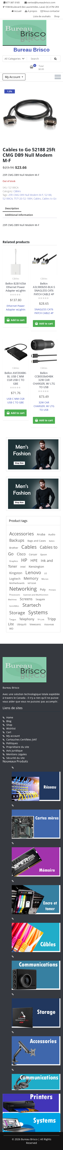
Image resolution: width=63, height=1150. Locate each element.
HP (24, 560)
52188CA (8, 198)
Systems (38, 612)
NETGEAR (32, 583)
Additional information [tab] (19, 215)
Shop (56, 16)
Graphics (13, 561)
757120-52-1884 (23, 198)
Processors (14, 594)
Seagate (40, 599)
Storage (17, 612)
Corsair (33, 554)
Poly (43, 589)
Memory (31, 578)
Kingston (15, 573)
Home (9, 717)
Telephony (26, 619)
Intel (23, 566)
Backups (16, 540)
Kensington (36, 566)
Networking (23, 588)
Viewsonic (35, 624)
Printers (52, 589)
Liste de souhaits (42, 16)
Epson (43, 554)
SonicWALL (14, 606)
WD (11, 628)
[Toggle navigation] (57, 77)
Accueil (17, 11)
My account (13, 736)
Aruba (41, 534)
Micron (44, 578)
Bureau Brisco (31, 50)
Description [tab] (12, 208)
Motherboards (16, 583)
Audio (51, 534)
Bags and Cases (36, 540)
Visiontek (49, 624)
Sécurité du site (15, 758)
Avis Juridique (14, 750)
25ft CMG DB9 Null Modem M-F (25, 195)
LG (45, 573)
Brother (13, 547)
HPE (34, 560)
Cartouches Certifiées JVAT (21, 739)
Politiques (12, 743)
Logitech (14, 579)
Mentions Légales (16, 754)
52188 (47, 195)
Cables (37, 198)
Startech (31, 605)
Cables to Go (49, 198)
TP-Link (40, 619)
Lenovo (33, 572)
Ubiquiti (21, 624)
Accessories (21, 534)
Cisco (21, 554)
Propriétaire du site (17, 747)
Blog (8, 721)
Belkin (52, 541)
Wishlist (11, 728)
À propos (32, 11)
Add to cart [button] (17, 320)
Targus (12, 619)
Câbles (17, 191)
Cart (8, 732)
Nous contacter (51, 11)
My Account (13, 77)
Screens (26, 599)
